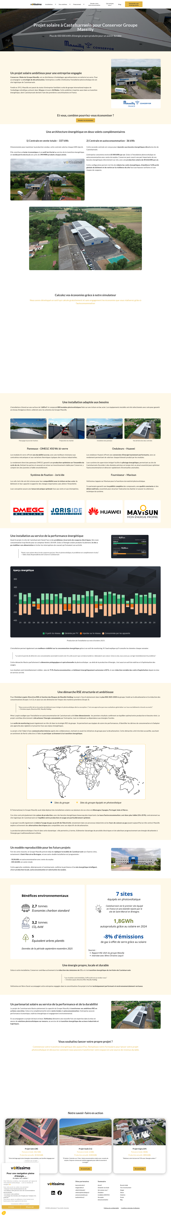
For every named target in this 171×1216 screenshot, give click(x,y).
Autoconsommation (103, 1199)
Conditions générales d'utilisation (130, 1208)
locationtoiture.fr (79, 1197)
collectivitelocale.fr (80, 1190)
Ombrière (122, 1195)
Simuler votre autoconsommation (94, 4)
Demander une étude (103, 1187)
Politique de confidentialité (111, 1208)
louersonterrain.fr (80, 1185)
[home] (35, 4)
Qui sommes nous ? (110, 4)
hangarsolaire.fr (79, 1187)
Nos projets (101, 1197)
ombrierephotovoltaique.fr (82, 1192)
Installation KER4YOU (104, 1195)
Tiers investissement (125, 1187)
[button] (49, 4)
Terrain (122, 1197)
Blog (119, 4)
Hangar (122, 1190)
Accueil (100, 1185)
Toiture (122, 1192)
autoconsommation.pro (81, 1195)
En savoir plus (85, 1169)
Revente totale (124, 1185)
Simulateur (101, 1192)
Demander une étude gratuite (134, 4)
